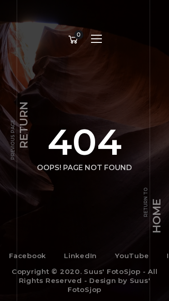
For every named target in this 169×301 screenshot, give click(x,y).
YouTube (132, 255)
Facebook (27, 255)
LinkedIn (80, 255)
